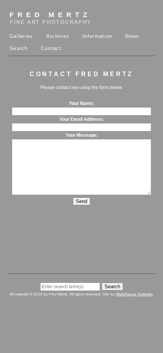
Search (18, 48)
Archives (57, 36)
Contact (51, 48)
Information (97, 36)
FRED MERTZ (50, 18)
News (132, 36)
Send (81, 201)
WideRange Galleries (134, 294)
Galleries (21, 36)
